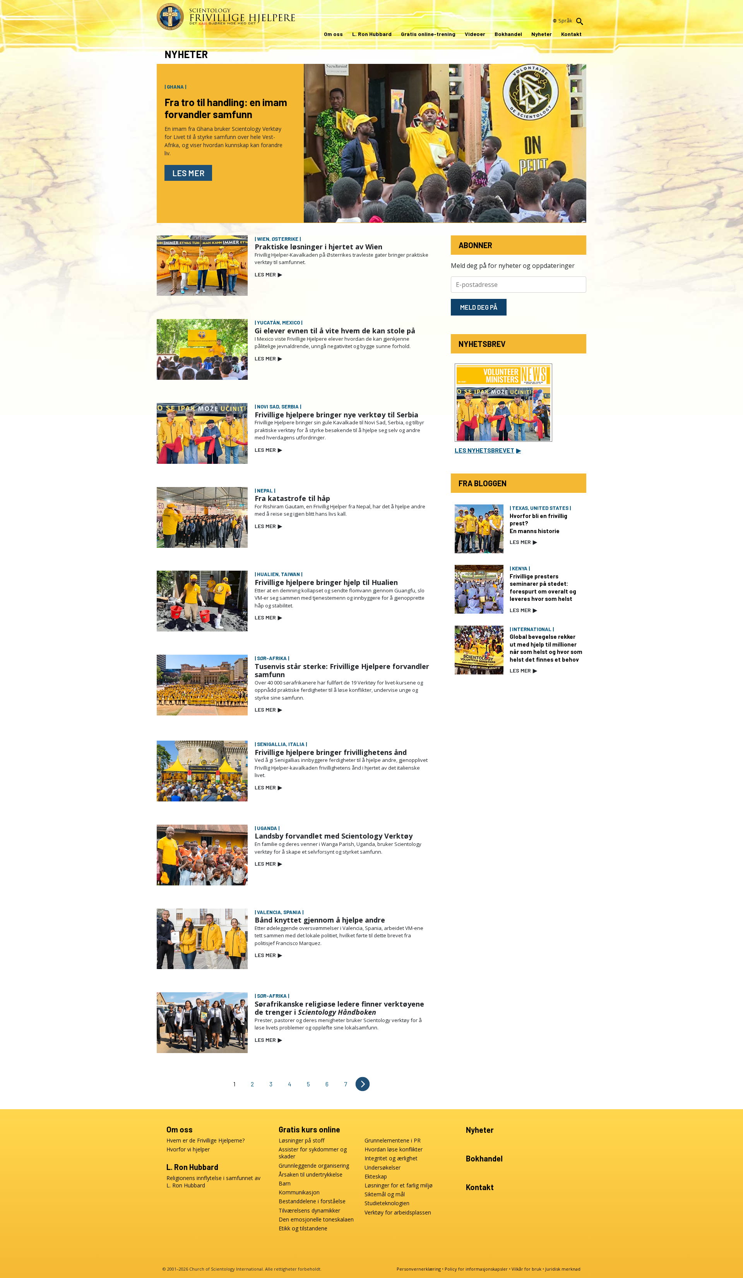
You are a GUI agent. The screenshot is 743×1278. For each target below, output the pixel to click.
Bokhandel (508, 34)
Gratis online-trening (428, 34)
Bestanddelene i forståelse (312, 1201)
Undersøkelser (383, 1167)
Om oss (333, 34)
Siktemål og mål (385, 1194)
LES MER (268, 274)
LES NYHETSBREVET (488, 450)
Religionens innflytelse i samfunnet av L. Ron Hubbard (213, 1182)
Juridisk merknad (562, 1269)
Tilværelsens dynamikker (309, 1210)
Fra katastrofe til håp (292, 498)
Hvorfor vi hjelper (188, 1149)
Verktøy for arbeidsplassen (398, 1212)
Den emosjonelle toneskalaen (316, 1219)
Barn (285, 1183)
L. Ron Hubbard (372, 34)
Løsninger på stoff (301, 1140)
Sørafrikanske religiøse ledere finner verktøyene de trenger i (339, 1008)
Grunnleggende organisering (314, 1165)
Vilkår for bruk (526, 1269)
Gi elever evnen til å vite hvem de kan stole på (335, 330)
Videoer (475, 34)
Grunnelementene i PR (393, 1140)
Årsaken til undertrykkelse (310, 1174)
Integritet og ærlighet (391, 1158)
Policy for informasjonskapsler (476, 1269)
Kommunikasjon (299, 1192)
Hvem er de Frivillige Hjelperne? (205, 1140)
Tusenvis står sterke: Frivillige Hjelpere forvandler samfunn (342, 670)
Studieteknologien (387, 1203)
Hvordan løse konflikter (394, 1149)
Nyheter (541, 34)
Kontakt (571, 34)
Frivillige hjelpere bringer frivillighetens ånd (331, 752)
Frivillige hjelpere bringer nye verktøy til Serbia (336, 414)
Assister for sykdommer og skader (313, 1153)
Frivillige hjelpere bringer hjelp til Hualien (326, 582)
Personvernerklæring (419, 1269)
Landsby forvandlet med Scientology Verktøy (334, 836)
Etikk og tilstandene (303, 1228)
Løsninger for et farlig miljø (399, 1185)
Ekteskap (376, 1176)
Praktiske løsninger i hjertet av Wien (318, 246)
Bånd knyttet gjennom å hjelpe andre (320, 920)
